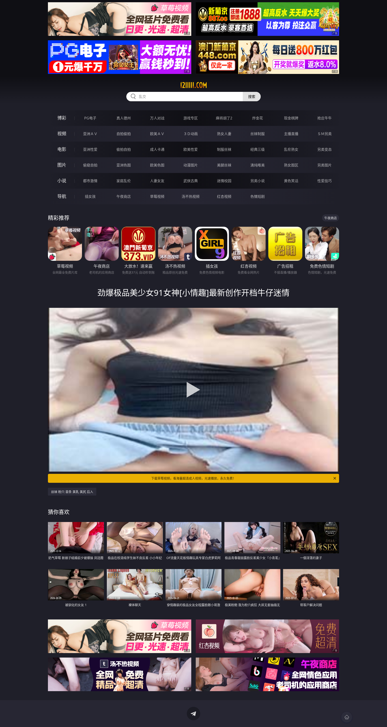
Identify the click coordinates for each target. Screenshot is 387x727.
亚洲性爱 (90, 149)
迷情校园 (224, 180)
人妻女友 (157, 180)
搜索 (251, 96)
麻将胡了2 (224, 118)
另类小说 (257, 180)
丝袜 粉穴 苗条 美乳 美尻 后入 (72, 492)
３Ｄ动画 (190, 133)
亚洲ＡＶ (90, 133)
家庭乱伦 (123, 180)
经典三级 (257, 149)
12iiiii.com (193, 85)
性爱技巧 (324, 180)
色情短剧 (257, 196)
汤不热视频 (191, 196)
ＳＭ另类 (324, 133)
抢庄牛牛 (324, 118)
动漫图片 (190, 165)
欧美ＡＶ (157, 133)
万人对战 (157, 118)
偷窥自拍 (90, 165)
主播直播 (291, 133)
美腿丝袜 (224, 165)
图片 (61, 165)
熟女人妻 (224, 133)
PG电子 (90, 118)
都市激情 (90, 180)
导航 (61, 196)
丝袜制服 (257, 133)
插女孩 (90, 196)
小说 (61, 181)
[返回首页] (346, 717)
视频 (61, 134)
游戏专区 (190, 118)
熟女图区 (291, 165)
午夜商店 (123, 196)
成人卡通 (157, 149)
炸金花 (257, 118)
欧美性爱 (190, 149)
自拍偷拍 (123, 133)
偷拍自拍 (123, 149)
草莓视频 (157, 196)
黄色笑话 (291, 180)
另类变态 (324, 149)
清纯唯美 (257, 165)
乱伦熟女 (291, 149)
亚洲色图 (123, 165)
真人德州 (123, 118)
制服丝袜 (224, 149)
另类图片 (324, 165)
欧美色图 (157, 165)
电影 (61, 149)
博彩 (61, 118)
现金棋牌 (291, 118)
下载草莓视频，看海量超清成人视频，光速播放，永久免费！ (193, 478)
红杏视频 (224, 196)
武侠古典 (190, 180)
